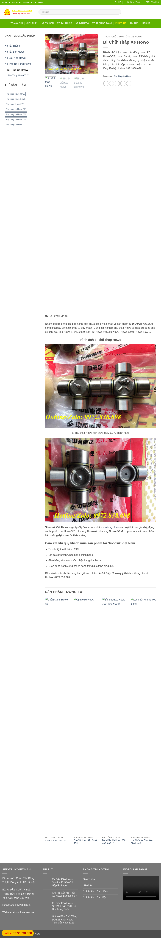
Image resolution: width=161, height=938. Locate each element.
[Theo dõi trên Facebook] (144, 11)
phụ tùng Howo (111, 527)
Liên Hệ (146, 23)
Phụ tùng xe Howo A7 (15, 125)
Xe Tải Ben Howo (15, 51)
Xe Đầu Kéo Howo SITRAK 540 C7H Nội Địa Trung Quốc (64, 906)
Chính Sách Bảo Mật (94, 897)
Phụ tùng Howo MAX (15, 94)
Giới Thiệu (32, 23)
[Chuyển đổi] (34, 70)
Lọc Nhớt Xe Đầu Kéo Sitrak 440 (142, 842)
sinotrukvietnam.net (23, 912)
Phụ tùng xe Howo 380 (16, 114)
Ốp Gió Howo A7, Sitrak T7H (85, 842)
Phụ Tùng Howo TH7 (18, 75)
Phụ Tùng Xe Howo (16, 70)
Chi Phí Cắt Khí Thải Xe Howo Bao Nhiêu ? (64, 894)
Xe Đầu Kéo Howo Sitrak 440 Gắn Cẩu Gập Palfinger (63, 882)
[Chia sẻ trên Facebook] (105, 83)
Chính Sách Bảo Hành (95, 891)
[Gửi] (118, 12)
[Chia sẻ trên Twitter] (111, 83)
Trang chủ (109, 37)
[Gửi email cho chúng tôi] (156, 11)
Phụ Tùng (120, 23)
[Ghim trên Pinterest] (122, 83)
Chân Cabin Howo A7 (55, 840)
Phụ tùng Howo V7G (15, 104)
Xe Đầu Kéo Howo (15, 58)
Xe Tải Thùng (64, 23)
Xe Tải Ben (48, 23)
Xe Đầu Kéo (82, 23)
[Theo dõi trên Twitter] (152, 11)
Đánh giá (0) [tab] (60, 316)
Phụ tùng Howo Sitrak (15, 99)
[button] (49, 70)
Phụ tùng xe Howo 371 (16, 109)
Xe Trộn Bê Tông (102, 23)
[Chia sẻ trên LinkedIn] (128, 83)
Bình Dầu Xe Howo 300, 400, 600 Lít (114, 842)
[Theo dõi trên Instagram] (148, 11)
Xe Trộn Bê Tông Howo (18, 64)
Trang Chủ (17, 23)
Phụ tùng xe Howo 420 (16, 119)
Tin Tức (134, 23)
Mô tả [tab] (48, 316)
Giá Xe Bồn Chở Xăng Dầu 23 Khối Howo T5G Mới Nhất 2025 (64, 919)
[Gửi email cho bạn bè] (117, 83)
